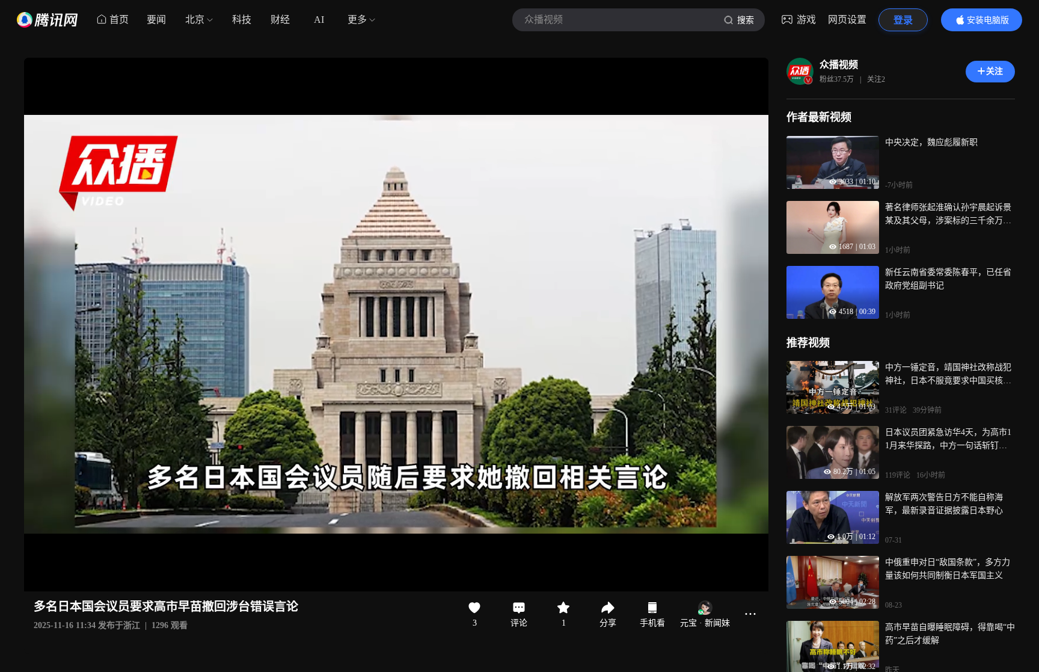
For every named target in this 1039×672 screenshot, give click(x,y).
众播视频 (839, 65)
